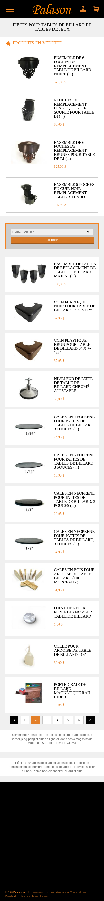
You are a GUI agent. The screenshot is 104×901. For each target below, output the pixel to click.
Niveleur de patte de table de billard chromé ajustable (73, 384)
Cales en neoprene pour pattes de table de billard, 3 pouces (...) (74, 499)
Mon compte (82, 7)
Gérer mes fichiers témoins (34, 896)
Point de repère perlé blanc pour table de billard (73, 612)
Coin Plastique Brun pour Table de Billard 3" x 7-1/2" (72, 346)
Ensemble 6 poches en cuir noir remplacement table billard (74, 190)
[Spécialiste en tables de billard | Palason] (52, 9)
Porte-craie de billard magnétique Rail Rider (72, 690)
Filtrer (52, 240)
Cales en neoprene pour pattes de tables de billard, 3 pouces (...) (74, 423)
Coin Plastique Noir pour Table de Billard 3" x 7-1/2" (74, 306)
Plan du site (11, 896)
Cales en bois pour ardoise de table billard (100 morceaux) (74, 576)
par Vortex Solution (76, 892)
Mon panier (95, 7)
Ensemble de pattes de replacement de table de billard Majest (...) (75, 270)
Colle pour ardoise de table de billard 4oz (72, 650)
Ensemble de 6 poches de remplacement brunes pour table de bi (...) (74, 150)
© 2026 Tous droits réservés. (27, 892)
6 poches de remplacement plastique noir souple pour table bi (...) (74, 108)
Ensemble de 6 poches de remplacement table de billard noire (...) (72, 65)
